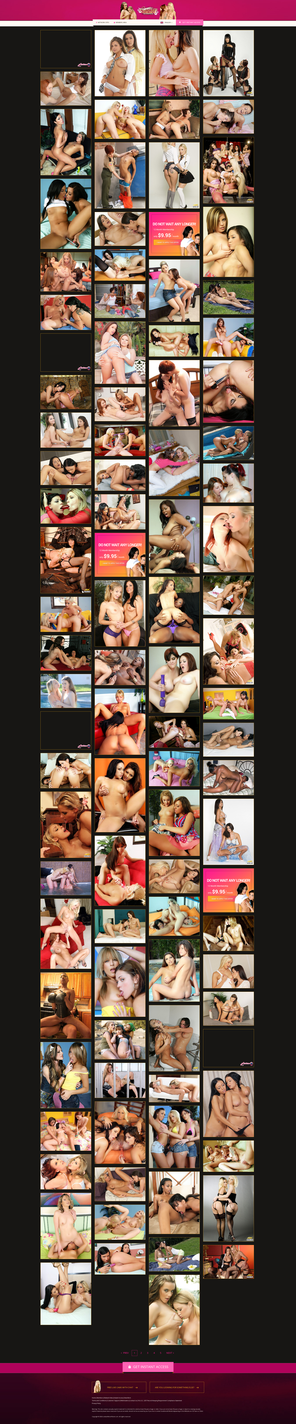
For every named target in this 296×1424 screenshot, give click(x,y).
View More (127, 1398)
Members (100, 1398)
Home (94, 1398)
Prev (126, 1352)
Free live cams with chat (120, 1387)
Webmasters (124, 1401)
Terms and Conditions (99, 1401)
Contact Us (133, 1401)
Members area (121, 22)
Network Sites (103, 22)
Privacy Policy (96, 1403)
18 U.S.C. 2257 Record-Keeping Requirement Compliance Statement (160, 1401)
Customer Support (113, 1401)
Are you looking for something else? (174, 1387)
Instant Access (118, 1398)
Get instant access (191, 22)
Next (169, 1352)
